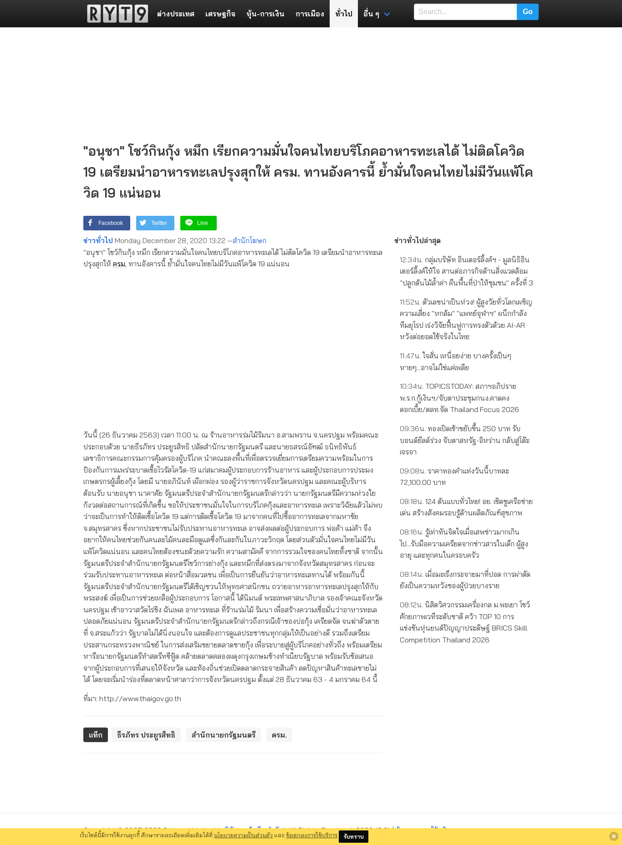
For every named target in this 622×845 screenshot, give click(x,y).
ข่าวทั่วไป (98, 240)
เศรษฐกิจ (220, 13)
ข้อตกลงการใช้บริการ (311, 835)
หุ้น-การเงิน (265, 13)
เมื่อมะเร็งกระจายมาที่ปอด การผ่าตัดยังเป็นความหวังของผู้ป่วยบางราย (465, 580)
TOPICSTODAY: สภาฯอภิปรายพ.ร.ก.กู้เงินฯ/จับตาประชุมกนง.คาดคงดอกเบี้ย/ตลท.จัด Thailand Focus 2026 (459, 398)
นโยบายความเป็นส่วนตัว (243, 835)
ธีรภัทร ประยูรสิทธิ (146, 734)
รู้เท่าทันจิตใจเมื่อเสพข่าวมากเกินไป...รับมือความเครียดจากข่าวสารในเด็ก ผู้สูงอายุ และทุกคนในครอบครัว (464, 543)
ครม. (120, 263)
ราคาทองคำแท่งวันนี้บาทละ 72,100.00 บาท (454, 476)
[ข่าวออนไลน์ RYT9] (115, 13)
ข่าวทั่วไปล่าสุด (417, 240)
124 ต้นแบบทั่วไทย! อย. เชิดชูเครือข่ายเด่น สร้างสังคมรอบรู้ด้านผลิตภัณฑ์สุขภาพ (466, 507)
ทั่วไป (343, 13)
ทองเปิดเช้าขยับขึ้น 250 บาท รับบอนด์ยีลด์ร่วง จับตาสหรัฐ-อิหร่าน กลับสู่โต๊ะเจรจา (465, 440)
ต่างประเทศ (175, 13)
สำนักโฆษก (249, 240)
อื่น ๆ (371, 13)
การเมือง (310, 13)
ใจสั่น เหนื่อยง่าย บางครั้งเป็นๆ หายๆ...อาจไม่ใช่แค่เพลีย (455, 361)
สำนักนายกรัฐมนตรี (223, 734)
